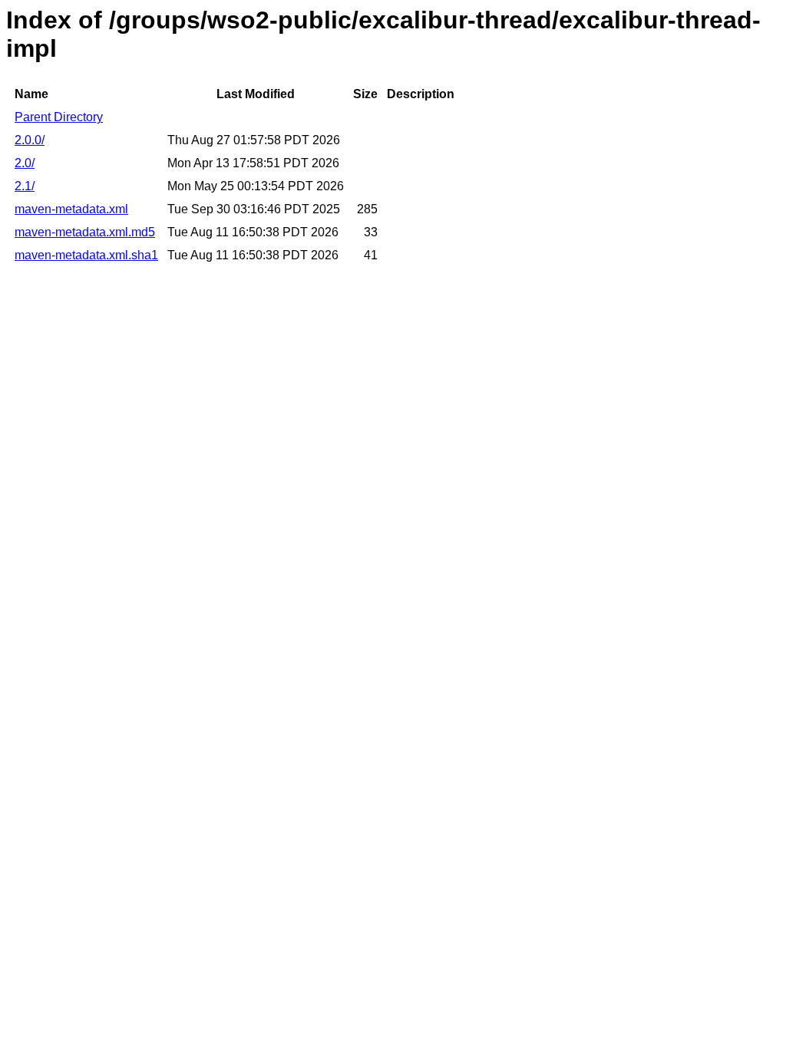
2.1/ (25, 186)
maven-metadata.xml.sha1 (86, 255)
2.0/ (25, 163)
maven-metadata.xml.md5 (85, 232)
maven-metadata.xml (71, 209)
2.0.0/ (30, 140)
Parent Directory (59, 117)
